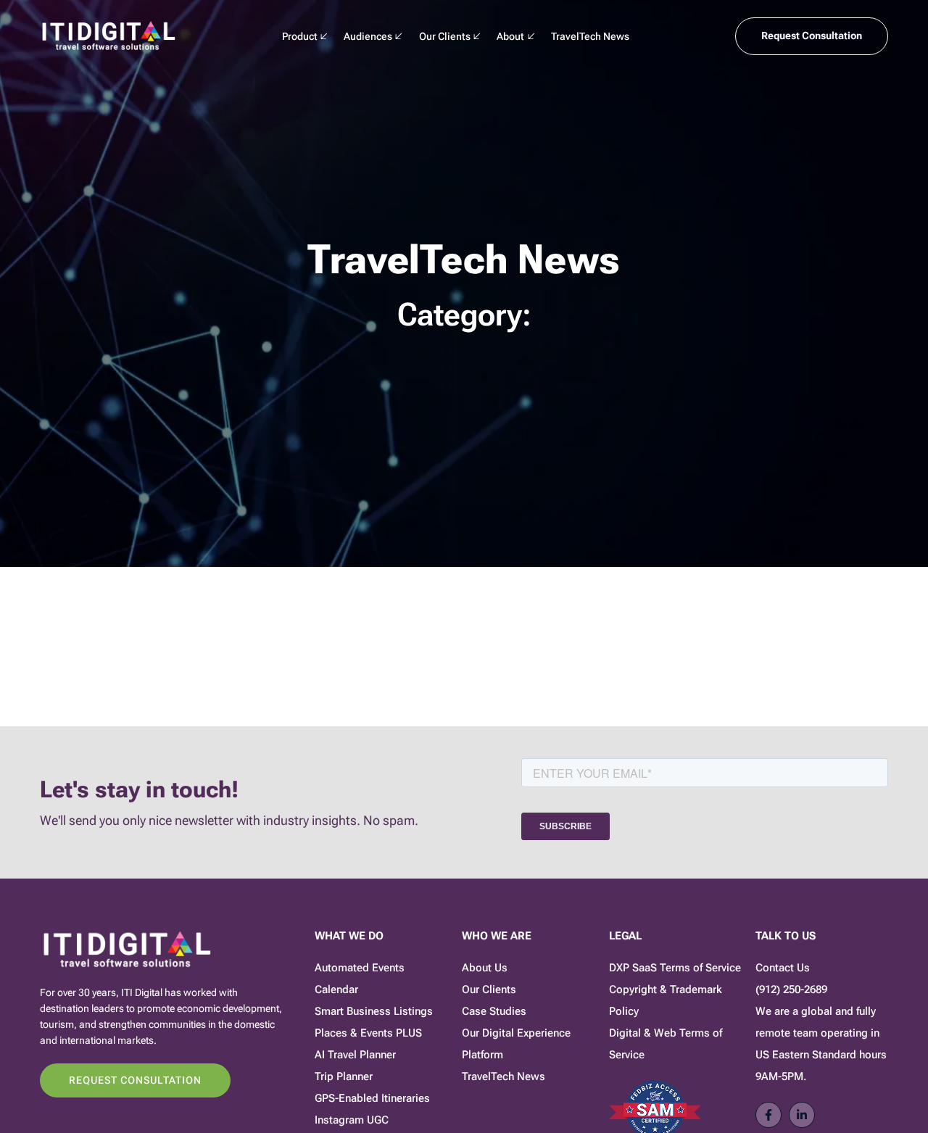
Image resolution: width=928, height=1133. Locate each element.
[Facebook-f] (768, 1115)
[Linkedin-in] (802, 1115)
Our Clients (445, 36)
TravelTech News (590, 36)
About (510, 36)
